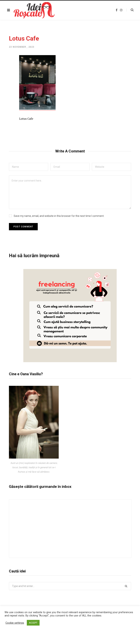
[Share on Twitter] (6, 78)
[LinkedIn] (6, 88)
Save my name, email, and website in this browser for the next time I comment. (59, 215)
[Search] (130, 10)
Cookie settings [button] (14, 622)
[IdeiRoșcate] (34, 10)
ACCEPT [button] (33, 622)
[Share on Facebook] (6, 68)
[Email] (6, 97)
